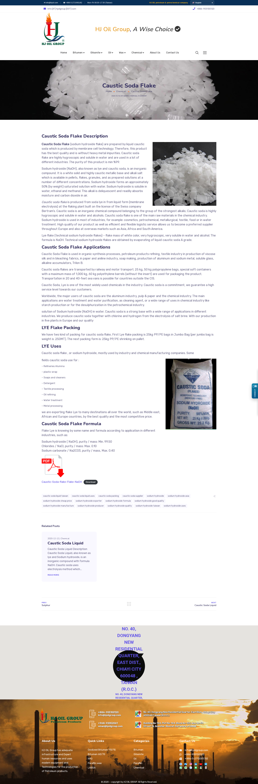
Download (90, 482)
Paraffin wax (95, 763)
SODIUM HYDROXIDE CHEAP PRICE (57, 501)
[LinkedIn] (196, 764)
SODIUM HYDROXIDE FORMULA (118, 501)
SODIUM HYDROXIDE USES (175, 506)
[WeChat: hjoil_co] (180, 767)
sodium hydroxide (155, 496)
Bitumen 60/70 (96, 754)
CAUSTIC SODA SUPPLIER (133, 496)
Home (109, 91)
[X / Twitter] (185, 764)
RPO (90, 758)
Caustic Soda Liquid (65, 543)
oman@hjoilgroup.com (110, 726)
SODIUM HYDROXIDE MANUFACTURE (58, 506)
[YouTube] (200, 764)
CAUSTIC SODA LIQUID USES (83, 496)
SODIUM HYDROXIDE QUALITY (120, 506)
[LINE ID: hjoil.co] (196, 767)
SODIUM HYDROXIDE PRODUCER (91, 506)
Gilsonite (138, 754)
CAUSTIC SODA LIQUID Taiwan (55, 496)
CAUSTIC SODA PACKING (109, 496)
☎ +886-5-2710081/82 (72, 3)
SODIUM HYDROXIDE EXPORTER (89, 501)
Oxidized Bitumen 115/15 (102, 749)
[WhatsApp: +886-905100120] (185, 767)
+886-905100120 (108, 712)
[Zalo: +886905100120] (190, 767)
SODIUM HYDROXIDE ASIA (178, 496)
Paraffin (138, 763)
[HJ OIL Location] (200, 767)
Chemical (121, 91)
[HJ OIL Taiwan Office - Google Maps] (138, 714)
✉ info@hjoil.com (51, 3)
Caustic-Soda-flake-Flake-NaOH (62, 482)
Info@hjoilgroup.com (109, 715)
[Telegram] (206, 764)
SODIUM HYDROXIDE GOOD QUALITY (149, 501)
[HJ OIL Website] (206, 767)
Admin (126, 96)
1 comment (142, 96)
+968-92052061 (108, 723)
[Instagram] (190, 764)
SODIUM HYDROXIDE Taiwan (148, 506)
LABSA (92, 767)
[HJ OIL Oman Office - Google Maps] (138, 725)
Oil (135, 758)
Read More (53, 575)
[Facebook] (180, 764)
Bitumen (138, 749)
